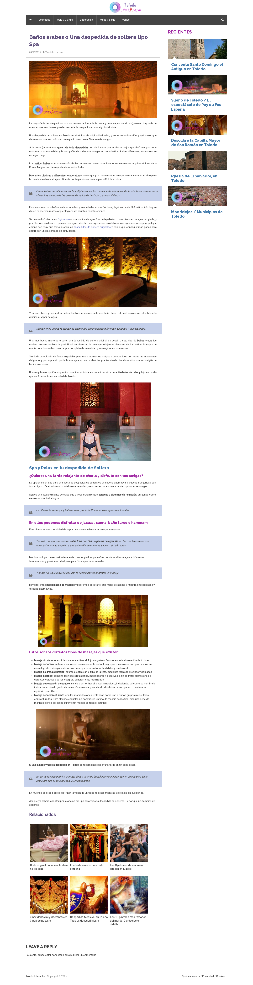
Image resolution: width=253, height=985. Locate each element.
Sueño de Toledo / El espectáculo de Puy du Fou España (196, 104)
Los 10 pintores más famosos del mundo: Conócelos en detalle (128, 920)
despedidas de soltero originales (92, 227)
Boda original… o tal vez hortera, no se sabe (49, 867)
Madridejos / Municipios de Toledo (197, 214)
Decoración (86, 19)
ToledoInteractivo (54, 52)
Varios (126, 19)
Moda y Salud (107, 19)
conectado (58, 954)
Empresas (44, 19)
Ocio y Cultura (65, 19)
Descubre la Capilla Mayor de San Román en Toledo (195, 142)
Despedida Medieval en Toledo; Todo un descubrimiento (89, 918)
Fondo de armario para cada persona (86, 867)
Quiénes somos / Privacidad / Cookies (203, 976)
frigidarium (64, 219)
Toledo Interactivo (36, 976)
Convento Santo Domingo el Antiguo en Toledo (197, 66)
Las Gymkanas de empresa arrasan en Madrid (126, 867)
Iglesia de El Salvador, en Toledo (194, 178)
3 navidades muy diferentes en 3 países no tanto (48, 918)
